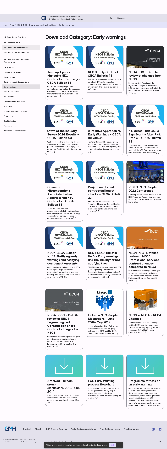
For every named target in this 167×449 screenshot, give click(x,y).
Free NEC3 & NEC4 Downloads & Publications (33, 25)
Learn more (102, 445)
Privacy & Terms (71, 442)
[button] (111, 18)
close (119, 445)
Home (5, 25)
